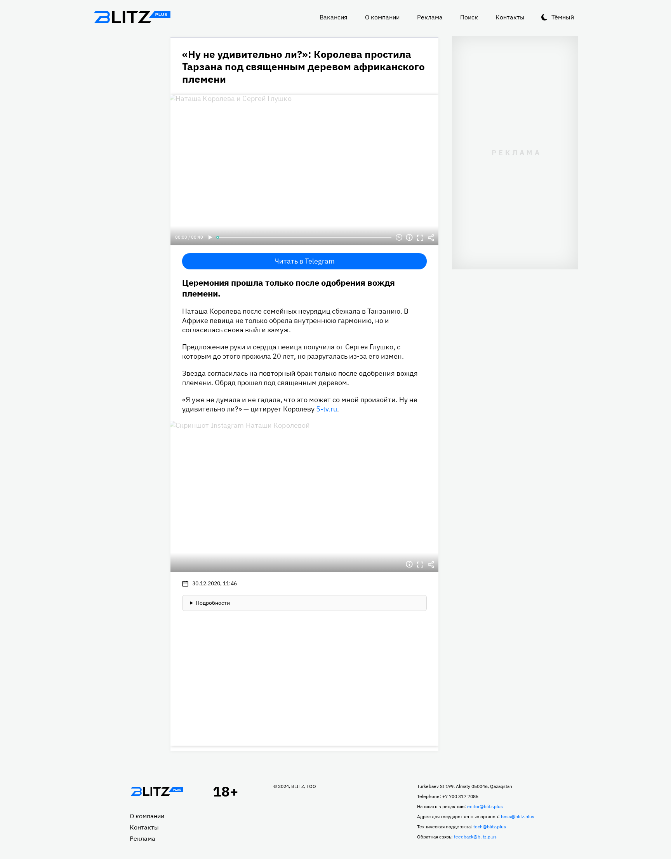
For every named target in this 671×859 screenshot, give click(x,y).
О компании (382, 17)
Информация (409, 237)
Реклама (430, 17)
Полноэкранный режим (420, 237)
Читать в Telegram (305, 261)
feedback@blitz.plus (475, 837)
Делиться (431, 237)
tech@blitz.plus (489, 826)
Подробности (213, 602)
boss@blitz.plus (517, 816)
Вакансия (334, 17)
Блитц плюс (132, 17)
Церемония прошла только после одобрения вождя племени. (288, 288)
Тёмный (562, 17)
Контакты (510, 17)
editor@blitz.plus (485, 806)
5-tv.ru (326, 408)
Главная (157, 791)
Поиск (469, 17)
